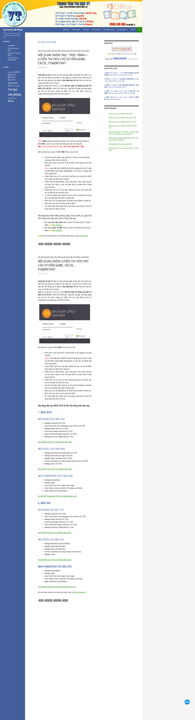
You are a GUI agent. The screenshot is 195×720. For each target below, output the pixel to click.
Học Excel (86, 29)
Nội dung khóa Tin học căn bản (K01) (120, 144)
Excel (17, 72)
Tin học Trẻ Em (96, 29)
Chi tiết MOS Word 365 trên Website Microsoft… (55, 533)
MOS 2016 (57, 244)
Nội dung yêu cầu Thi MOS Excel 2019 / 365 (122, 122)
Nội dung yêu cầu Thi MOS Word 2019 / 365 (122, 118)
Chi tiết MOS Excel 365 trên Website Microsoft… (55, 560)
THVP (65, 600)
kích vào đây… (83, 236)
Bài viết (133, 29)
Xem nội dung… (57, 225)
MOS (41, 244)
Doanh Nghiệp (11, 72)
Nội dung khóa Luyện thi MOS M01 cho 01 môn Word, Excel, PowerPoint (63, 265)
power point (13, 83)
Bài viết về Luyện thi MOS (57, 51)
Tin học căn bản (16, 86)
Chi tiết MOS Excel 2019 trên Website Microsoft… (55, 469)
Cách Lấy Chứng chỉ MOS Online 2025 (120, 114)
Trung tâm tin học (12, 98)
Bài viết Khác (43, 51)
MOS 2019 (66, 244)
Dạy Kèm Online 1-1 (122, 29)
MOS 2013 (49, 244)
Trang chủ (66, 29)
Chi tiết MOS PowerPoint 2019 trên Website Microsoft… (58, 496)
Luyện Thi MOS (76, 29)
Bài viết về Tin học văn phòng (78, 51)
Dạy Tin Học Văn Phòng (12, 30)
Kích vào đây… (81, 592)
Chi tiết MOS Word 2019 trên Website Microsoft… (55, 442)
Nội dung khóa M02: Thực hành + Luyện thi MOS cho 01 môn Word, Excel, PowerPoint (62, 58)
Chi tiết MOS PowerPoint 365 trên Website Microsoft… (57, 587)
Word (11, 101)
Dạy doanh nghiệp (108, 29)
